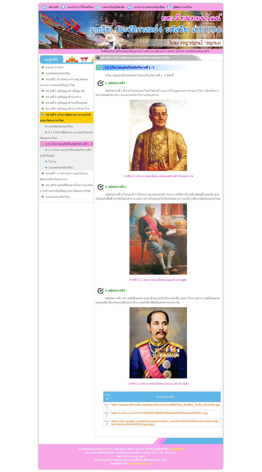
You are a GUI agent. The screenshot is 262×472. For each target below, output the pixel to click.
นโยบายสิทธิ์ (177, 449)
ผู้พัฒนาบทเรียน (182, 7)
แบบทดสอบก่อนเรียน (58, 73)
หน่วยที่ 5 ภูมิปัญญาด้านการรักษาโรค (67, 108)
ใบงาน (52, 161)
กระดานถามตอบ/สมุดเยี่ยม (149, 7)
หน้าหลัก (54, 7)
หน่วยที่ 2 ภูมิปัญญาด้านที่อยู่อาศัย (65, 90)
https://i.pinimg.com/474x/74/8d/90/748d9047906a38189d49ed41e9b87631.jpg (159, 412)
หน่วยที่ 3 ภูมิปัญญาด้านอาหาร (64, 96)
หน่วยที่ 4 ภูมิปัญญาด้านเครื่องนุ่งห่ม (66, 102)
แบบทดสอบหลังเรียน (61, 167)
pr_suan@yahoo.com (140, 463)
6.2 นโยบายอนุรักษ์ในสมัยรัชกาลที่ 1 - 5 (69, 143)
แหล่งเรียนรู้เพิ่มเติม (113, 7)
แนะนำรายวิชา (55, 67)
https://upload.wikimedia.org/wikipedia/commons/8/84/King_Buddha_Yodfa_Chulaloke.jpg (165, 404)
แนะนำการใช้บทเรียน (80, 7)
